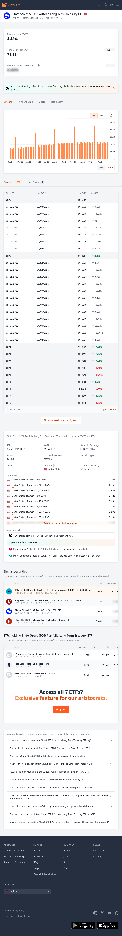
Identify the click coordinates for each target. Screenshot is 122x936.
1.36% (99, 601)
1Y (79, 115)
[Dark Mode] (105, 4)
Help (36, 868)
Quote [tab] (42, 101)
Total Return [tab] (57, 101)
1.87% (86, 655)
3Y (86, 115)
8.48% (86, 674)
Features (38, 856)
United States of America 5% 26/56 (29, 479)
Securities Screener (14, 862)
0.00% (99, 621)
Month (109, 167)
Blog (65, 862)
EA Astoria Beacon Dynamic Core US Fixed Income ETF (44, 653)
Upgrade (61, 709)
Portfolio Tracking (14, 856)
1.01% (99, 611)
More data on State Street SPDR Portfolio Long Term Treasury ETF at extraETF (51, 549)
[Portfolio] (111, 4)
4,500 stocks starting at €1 (43, 535)
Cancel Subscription (44, 874)
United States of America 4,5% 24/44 (30, 506)
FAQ (35, 862)
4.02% (86, 665)
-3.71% (115, 591)
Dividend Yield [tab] (25, 101)
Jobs (65, 856)
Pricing (37, 850)
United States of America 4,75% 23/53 (30, 490)
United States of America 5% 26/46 (29, 495)
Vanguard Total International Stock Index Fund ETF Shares (48, 600)
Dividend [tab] (8, 101)
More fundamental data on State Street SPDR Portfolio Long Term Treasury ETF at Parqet (57, 555)
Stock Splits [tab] (35, 182)
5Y (94, 115)
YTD (71, 115)
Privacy (97, 856)
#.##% (13, 69)
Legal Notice (100, 850)
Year (100, 167)
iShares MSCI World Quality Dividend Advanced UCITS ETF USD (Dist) (53, 589)
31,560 (105, 655)
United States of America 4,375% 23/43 (31, 511)
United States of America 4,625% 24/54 (31, 485)
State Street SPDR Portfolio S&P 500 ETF (38, 609)
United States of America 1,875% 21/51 (31, 517)
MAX (102, 115)
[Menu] (118, 5)
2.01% (99, 591)
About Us (68, 850)
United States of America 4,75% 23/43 (30, 501)
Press (66, 868)
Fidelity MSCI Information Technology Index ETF (42, 619)
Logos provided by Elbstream (18, 916)
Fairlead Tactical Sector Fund (32, 663)
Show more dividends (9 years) (61, 420)
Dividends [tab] (12, 182)
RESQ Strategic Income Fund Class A (35, 673)
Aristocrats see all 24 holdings (59, 523)
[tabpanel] (61, 142)
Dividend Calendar (14, 850)
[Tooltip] (53, 465)
